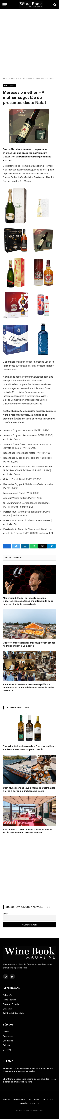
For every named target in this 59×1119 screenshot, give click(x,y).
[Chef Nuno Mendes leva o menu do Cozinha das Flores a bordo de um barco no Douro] (29, 769)
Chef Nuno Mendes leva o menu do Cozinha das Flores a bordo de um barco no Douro (29, 789)
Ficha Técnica (9, 1000)
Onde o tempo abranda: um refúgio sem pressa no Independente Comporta (29, 644)
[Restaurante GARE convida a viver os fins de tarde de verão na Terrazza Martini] (29, 811)
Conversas (8, 1036)
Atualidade (9, 86)
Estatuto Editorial (11, 1004)
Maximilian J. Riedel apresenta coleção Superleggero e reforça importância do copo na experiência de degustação (28, 601)
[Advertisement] (29, 43)
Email (5, 914)
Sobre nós (7, 995)
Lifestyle (7, 1050)
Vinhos (6, 1032)
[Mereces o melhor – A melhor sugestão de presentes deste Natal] (29, 126)
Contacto (7, 1009)
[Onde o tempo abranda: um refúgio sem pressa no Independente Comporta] (29, 624)
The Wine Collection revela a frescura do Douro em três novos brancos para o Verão (29, 748)
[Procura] (54, 4)
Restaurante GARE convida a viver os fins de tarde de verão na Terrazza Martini (27, 831)
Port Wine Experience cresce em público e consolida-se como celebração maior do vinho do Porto (28, 687)
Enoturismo (8, 1041)
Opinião (6, 1045)
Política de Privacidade (13, 1013)
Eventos (35, 1103)
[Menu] (4, 4)
